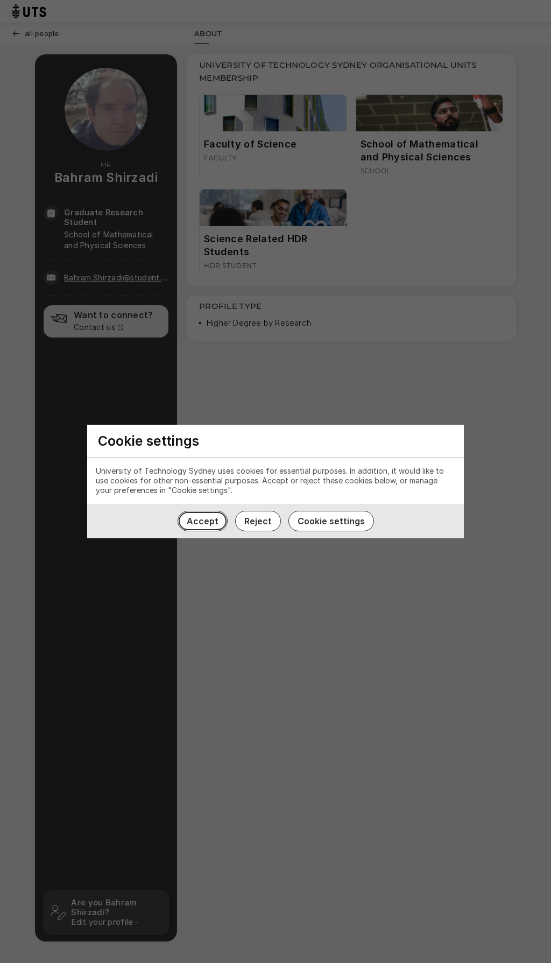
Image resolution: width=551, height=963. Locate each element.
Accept (202, 521)
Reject (258, 521)
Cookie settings (331, 521)
